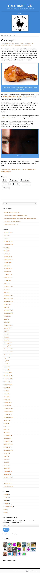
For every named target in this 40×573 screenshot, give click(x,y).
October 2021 (7, 280)
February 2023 (8, 256)
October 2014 (7, 414)
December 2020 (8, 286)
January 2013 (7, 474)
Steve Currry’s (7, 118)
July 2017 (6, 331)
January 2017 (7, 346)
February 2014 (8, 435)
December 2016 (8, 349)
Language (6, 503)
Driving (6, 494)
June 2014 (6, 426)
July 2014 (6, 423)
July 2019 (6, 307)
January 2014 (7, 438)
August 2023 (7, 247)
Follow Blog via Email (10, 518)
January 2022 (7, 271)
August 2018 (7, 316)
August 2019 (7, 304)
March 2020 (7, 292)
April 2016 (6, 367)
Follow (6, 530)
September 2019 (8, 301)
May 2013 (6, 462)
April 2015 (6, 396)
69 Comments (27, 45)
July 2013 (6, 456)
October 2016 (7, 355)
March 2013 (7, 468)
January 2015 (7, 405)
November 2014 (8, 411)
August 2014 (7, 420)
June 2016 (6, 364)
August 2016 (7, 358)
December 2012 (8, 477)
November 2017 (8, 325)
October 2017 (7, 328)
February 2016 (8, 373)
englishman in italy (6, 45)
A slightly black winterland (11, 224)
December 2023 (8, 241)
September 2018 (8, 313)
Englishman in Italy (20, 5)
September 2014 (8, 417)
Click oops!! (8, 40)
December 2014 (8, 408)
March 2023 (7, 253)
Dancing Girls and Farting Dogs (12, 212)
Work (5, 512)
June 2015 (6, 393)
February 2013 (8, 471)
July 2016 (6, 361)
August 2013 (7, 453)
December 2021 (8, 274)
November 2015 (8, 379)
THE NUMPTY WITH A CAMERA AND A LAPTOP (17, 97)
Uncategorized (8, 506)
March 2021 (7, 283)
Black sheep (31, 43)
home (21, 43)
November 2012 (8, 480)
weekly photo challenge (17, 45)
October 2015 (7, 382)
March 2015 (7, 399)
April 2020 (6, 289)
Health (5, 497)
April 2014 (6, 432)
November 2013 (8, 444)
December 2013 (8, 441)
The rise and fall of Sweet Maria (12, 221)
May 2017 (6, 337)
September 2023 (8, 244)
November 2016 (8, 352)
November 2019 (8, 298)
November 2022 (8, 259)
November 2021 (8, 277)
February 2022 (8, 268)
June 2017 (6, 334)
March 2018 (7, 322)
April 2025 (6, 236)
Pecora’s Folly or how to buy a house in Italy (15, 215)
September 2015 (8, 385)
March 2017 (7, 340)
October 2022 (7, 262)
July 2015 (6, 390)
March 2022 (7, 265)
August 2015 (7, 387)
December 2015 (8, 376)
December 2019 (8, 295)
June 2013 (6, 459)
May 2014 (6, 429)
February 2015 (8, 402)
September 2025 (8, 233)
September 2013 (8, 450)
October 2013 (7, 447)
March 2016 (7, 370)
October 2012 (7, 483)
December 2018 (8, 310)
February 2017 (8, 343)
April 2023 (6, 250)
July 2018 (6, 319)
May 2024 (6, 238)
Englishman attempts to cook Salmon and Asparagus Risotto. (20, 218)
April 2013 (6, 465)
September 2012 (8, 486)
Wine (5, 509)
